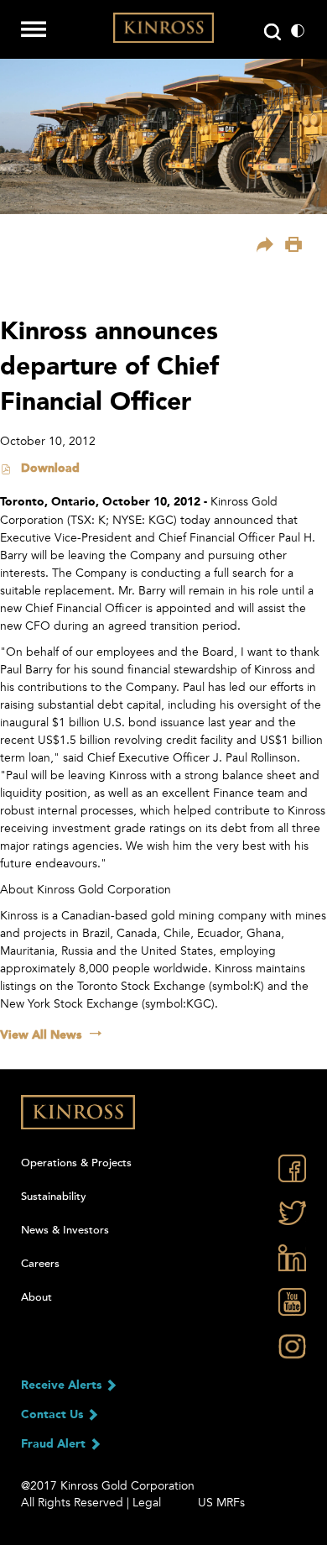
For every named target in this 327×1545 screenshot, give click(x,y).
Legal (146, 1502)
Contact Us (53, 1415)
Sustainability (53, 1196)
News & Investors (65, 1230)
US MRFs (221, 1502)
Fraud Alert (55, 1444)
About (36, 1297)
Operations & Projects (76, 1163)
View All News (40, 1035)
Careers (40, 1263)
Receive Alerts (63, 1385)
